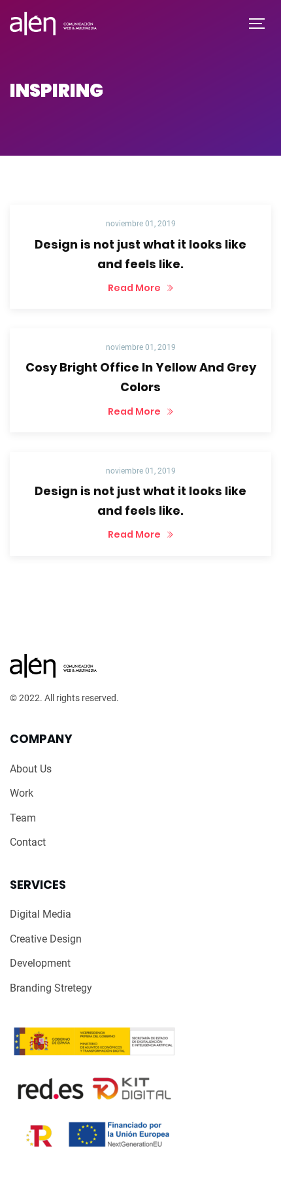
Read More (135, 287)
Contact (28, 842)
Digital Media (40, 914)
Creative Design (46, 939)
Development (40, 963)
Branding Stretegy (51, 988)
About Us (31, 769)
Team (23, 818)
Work (21, 793)
